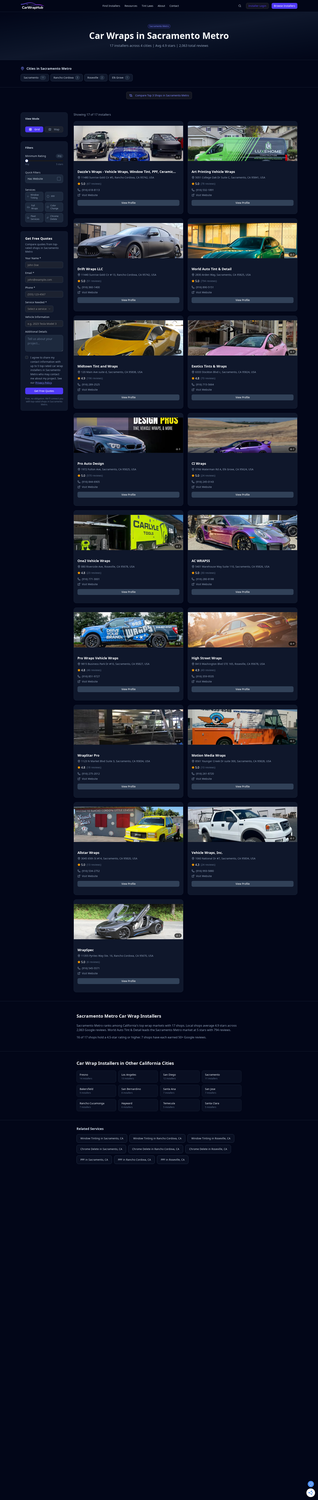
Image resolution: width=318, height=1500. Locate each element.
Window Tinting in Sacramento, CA (101, 1138)
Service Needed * (36, 302)
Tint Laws (147, 6)
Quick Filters (32, 172)
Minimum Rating (35, 156)
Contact (174, 6)
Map (56, 129)
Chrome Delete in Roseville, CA (208, 1149)
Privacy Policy (43, 382)
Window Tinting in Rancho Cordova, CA (157, 1138)
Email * (29, 273)
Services (30, 189)
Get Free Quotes (44, 391)
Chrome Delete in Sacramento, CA (101, 1149)
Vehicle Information (37, 317)
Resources (131, 6)
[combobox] (39, 309)
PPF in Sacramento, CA (94, 1159)
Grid (37, 129)
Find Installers (111, 6)
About (161, 6)
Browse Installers (284, 6)
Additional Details (36, 331)
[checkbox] (26, 357)
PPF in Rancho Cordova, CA (134, 1159)
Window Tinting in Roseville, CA (210, 1138)
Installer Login (257, 6)
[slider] (26, 160)
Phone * (30, 287)
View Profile (128, 202)
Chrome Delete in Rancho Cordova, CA (155, 1149)
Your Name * (33, 258)
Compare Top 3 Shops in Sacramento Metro (162, 95)
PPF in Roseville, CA (173, 1159)
